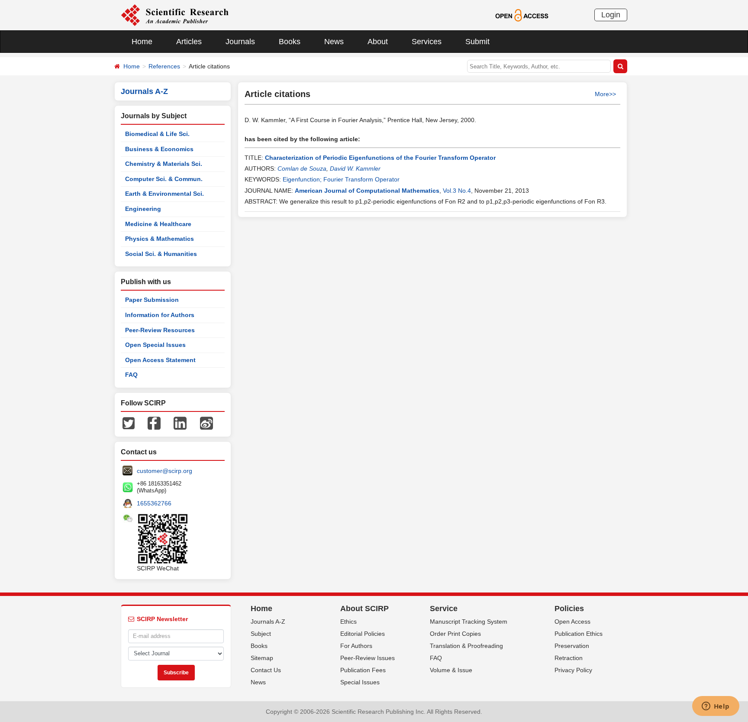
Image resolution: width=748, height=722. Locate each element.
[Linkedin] (180, 422)
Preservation (572, 645)
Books (289, 41)
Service (444, 608)
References (164, 66)
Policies (569, 608)
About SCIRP (364, 608)
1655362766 (154, 503)
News (334, 41)
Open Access (572, 621)
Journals (240, 41)
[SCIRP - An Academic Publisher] (175, 14)
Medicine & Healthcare (158, 223)
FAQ (131, 374)
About (378, 41)
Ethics (348, 621)
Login (610, 14)
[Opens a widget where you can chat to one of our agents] (715, 707)
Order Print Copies (455, 633)
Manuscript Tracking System (468, 621)
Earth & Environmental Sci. (164, 193)
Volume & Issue (451, 670)
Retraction (569, 657)
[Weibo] (206, 422)
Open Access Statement (160, 359)
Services (427, 41)
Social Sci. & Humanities (161, 253)
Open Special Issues (155, 344)
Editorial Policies (362, 633)
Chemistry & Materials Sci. (163, 163)
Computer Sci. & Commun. (164, 178)
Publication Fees (363, 670)
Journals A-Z (268, 621)
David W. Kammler (355, 168)
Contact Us (266, 670)
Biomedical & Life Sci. (157, 133)
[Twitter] (129, 422)
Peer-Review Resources (160, 330)
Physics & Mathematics (159, 238)
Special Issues (360, 682)
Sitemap (262, 657)
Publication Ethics (579, 633)
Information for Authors (159, 314)
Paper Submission (152, 299)
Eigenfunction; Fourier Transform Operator (341, 179)
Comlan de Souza (301, 168)
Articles (189, 41)
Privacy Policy (573, 670)
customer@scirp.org (164, 470)
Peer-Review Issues (367, 657)
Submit (477, 41)
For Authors (356, 645)
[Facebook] (154, 422)
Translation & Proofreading (466, 645)
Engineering (143, 208)
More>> (605, 94)
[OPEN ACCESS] (522, 14)
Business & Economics (159, 149)
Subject (261, 633)
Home (142, 41)
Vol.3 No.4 (457, 190)
